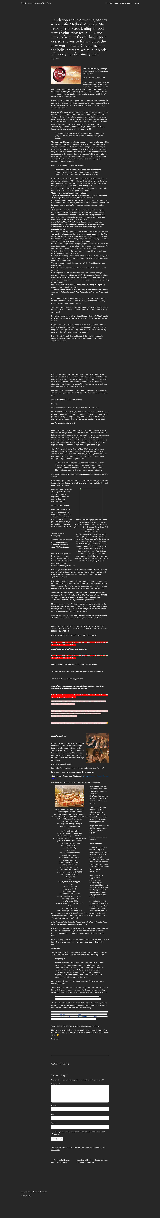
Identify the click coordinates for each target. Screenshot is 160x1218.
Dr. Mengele (77, 217)
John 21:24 (101, 1016)
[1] (69, 1016)
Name (54, 1105)
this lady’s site (87, 74)
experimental (78, 172)
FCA (103, 215)
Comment (55, 1084)
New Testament (82, 1016)
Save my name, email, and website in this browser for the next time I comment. (79, 1133)
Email (54, 1114)
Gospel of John (64, 1016)
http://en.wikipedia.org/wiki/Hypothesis (70, 165)
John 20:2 (62, 1014)
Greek (77, 1011)
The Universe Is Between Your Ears (36, 3)
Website (54, 1123)
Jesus (95, 1016)
